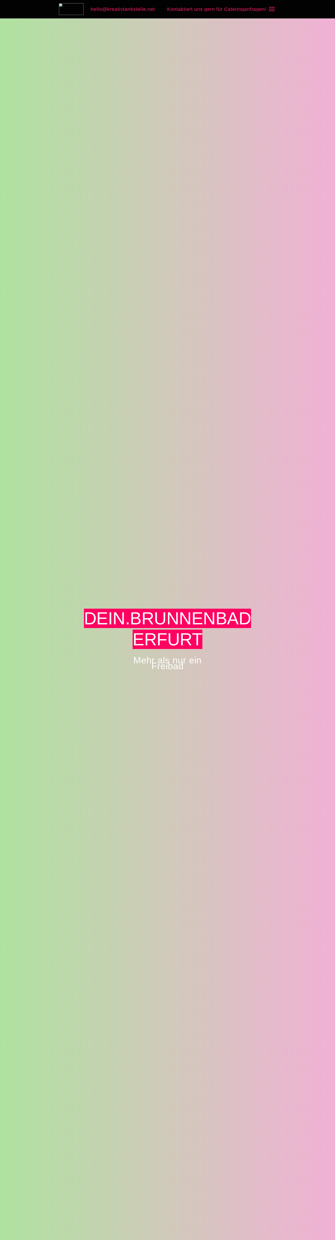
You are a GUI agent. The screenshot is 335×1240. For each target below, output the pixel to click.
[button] (271, 9)
